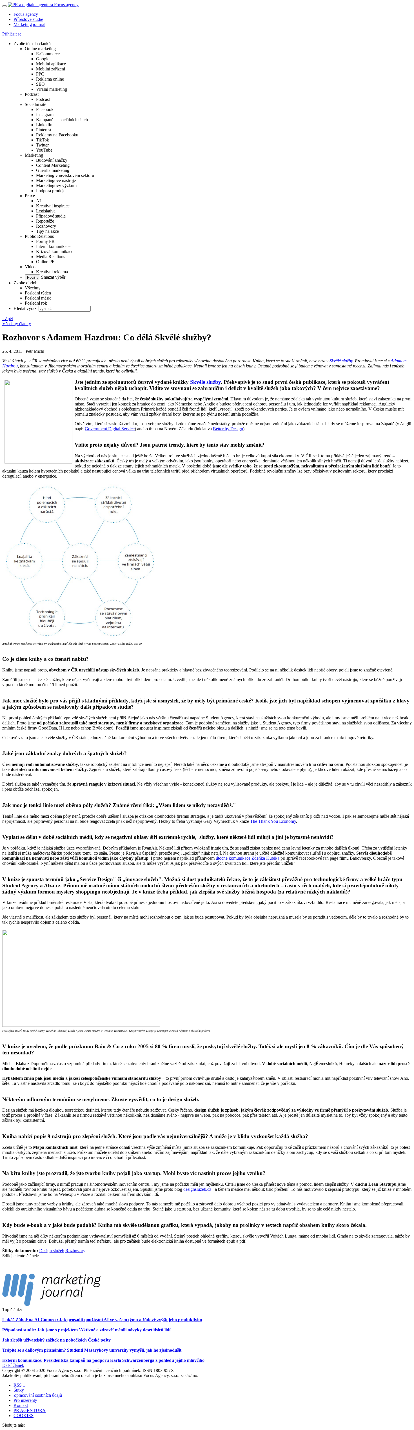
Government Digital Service (110, 428)
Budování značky (51, 160)
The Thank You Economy (273, 821)
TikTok (42, 140)
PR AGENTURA (30, 1410)
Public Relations (39, 236)
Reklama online (50, 79)
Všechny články (16, 323)
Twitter (42, 145)
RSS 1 (19, 1385)
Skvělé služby (341, 360)
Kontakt (21, 1405)
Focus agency (26, 14)
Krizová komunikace (54, 251)
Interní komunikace (53, 246)
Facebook (45, 109)
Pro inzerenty (25, 1400)
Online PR (45, 261)
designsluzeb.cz (197, 1189)
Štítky (19, 1390)
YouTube (44, 150)
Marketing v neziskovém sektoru (65, 175)
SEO (40, 84)
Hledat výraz (25, 308)
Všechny (33, 287)
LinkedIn (44, 124)
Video (30, 266)
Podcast (32, 94)
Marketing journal (29, 24)
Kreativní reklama (52, 271)
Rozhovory (46, 226)
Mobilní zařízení (50, 68)
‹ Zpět (7, 318)
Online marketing (40, 48)
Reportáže (45, 221)
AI (38, 200)
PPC (40, 74)
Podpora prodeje (50, 190)
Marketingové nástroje (56, 180)
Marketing (34, 155)
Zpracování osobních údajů (38, 1395)
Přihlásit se (11, 34)
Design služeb (51, 1250)
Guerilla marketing (52, 170)
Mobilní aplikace (51, 63)
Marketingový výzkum (56, 185)
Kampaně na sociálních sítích (62, 119)
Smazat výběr (52, 277)
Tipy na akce (47, 231)
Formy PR (45, 241)
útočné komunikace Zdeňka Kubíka (247, 858)
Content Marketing (53, 165)
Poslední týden (38, 293)
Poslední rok (36, 303)
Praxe (30, 195)
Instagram (45, 114)
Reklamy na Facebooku (57, 134)
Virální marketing (51, 89)
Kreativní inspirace (53, 205)
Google (42, 58)
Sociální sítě (35, 104)
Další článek (13, 1365)
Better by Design (228, 428)
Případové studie (28, 19)
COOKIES (24, 1415)
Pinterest (43, 129)
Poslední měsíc (38, 298)
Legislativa (45, 211)
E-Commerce (48, 53)
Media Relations (50, 256)
